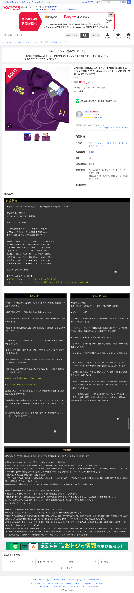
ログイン (39, 9)
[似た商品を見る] (9, 125)
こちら (101, 125)
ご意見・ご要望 (74, 586)
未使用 (91, 152)
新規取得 (53, 7)
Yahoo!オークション (41, 580)
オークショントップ (9, 42)
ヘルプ (97, 2)
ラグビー (47, 42)
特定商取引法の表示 (43, 586)
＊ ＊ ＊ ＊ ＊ (89, 114)
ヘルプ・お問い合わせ (90, 586)
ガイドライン (100, 584)
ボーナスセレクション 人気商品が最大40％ (63, 9)
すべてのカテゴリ (72, 35)
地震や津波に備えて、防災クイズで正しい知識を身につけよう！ (29, 2)
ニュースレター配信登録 (119, 128)
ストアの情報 (104, 128)
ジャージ (63, 42)
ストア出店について (59, 586)
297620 (100, 117)
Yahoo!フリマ (59, 580)
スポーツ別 (38, 42)
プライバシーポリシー (37, 584)
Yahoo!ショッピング (77, 580)
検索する (85, 35)
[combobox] (33, 35)
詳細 (114, 101)
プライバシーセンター (55, 584)
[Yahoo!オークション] (18, 6)
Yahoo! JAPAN (87, 2)
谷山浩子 (123, 2)
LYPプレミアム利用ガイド (83, 584)
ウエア (55, 42)
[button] (102, 185)
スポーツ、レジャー (25, 42)
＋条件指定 (95, 35)
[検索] (129, 2)
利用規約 (69, 584)
